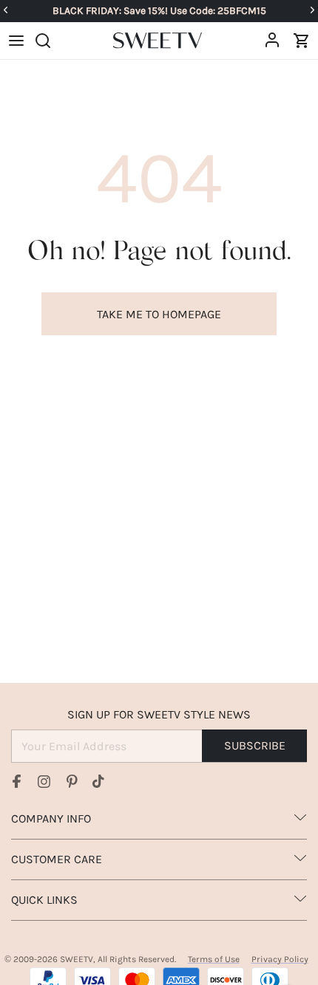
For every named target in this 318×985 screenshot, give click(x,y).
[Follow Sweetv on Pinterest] (72, 781)
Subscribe (254, 745)
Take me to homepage (159, 314)
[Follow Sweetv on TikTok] (98, 781)
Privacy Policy (279, 959)
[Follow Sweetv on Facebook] (17, 781)
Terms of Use (214, 959)
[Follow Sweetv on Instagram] (44, 781)
